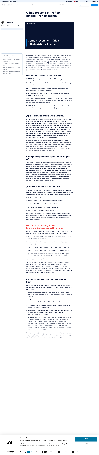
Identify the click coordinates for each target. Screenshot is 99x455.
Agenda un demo (84, 5)
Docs (52, 5)
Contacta (94, 5)
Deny (86, 443)
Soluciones (20, 5)
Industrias (31, 5)
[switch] (44, 452)
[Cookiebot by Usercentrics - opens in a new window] (10, 452)
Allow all (86, 438)
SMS (48, 61)
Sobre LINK (62, 5)
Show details (80, 452)
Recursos (42, 5)
